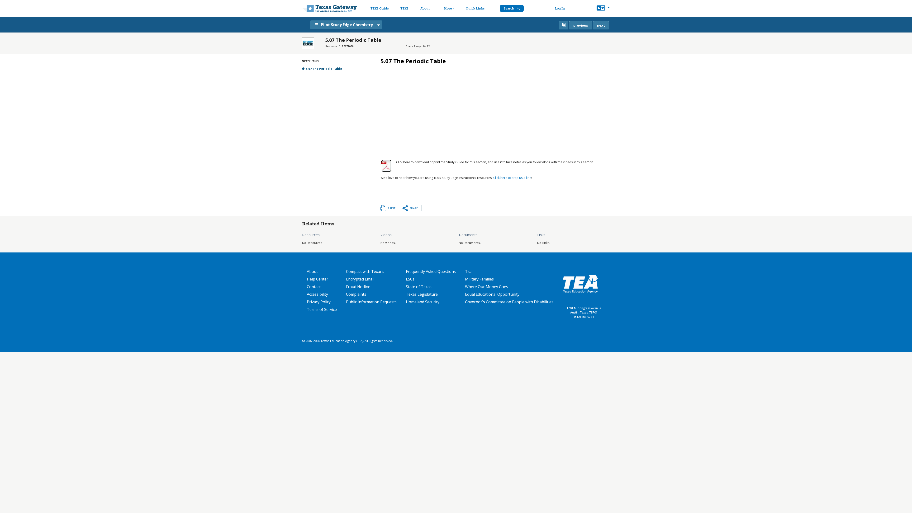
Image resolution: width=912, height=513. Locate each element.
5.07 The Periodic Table (324, 68)
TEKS (404, 8)
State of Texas (419, 286)
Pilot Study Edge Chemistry (347, 24)
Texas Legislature (422, 294)
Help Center (317, 279)
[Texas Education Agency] (580, 283)
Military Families (479, 279)
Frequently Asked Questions (431, 271)
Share (414, 208)
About (425, 8)
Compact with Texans (365, 271)
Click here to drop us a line (512, 178)
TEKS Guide (379, 8)
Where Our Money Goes (486, 286)
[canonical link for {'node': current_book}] (563, 25)
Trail (469, 271)
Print (391, 208)
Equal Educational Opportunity (492, 294)
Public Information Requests (371, 301)
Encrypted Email (360, 279)
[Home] (329, 8)
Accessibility (317, 294)
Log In (560, 8)
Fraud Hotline (358, 286)
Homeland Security (422, 301)
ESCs (410, 279)
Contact (314, 286)
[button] (603, 8)
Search (509, 8)
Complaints (356, 294)
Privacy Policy (319, 301)
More (448, 8)
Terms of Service (322, 309)
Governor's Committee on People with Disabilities (509, 301)
